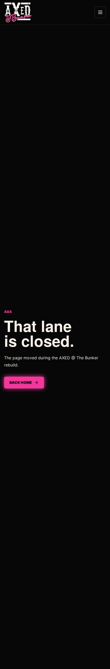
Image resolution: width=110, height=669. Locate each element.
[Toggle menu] (100, 12)
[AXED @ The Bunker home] (18, 12)
